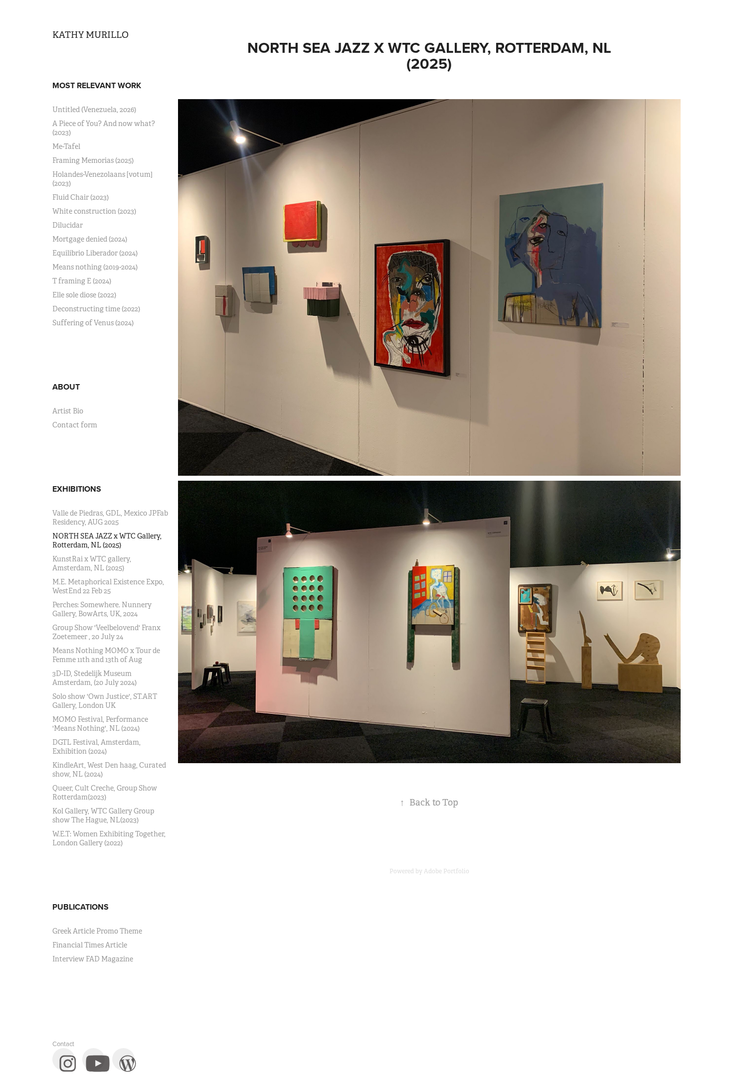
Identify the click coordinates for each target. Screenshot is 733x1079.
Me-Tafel (66, 146)
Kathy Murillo (90, 34)
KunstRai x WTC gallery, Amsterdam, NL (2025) (91, 563)
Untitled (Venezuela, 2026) (94, 109)
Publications (80, 907)
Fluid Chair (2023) (80, 197)
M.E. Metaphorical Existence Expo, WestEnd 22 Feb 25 (108, 586)
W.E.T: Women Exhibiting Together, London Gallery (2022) (109, 838)
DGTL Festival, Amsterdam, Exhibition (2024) (96, 747)
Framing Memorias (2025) (93, 160)
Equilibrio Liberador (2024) (95, 253)
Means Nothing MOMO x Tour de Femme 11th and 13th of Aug (106, 655)
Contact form (74, 424)
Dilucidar (67, 225)
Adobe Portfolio (446, 871)
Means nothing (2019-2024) (95, 267)
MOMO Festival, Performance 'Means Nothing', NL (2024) (100, 724)
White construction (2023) (94, 211)
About (66, 387)
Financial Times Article (89, 945)
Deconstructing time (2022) (96, 308)
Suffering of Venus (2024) (93, 322)
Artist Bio (67, 410)
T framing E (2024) (81, 280)
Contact (63, 1043)
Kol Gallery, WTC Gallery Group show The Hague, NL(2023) (103, 815)
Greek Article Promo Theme (97, 931)
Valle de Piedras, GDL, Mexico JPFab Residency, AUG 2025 (110, 518)
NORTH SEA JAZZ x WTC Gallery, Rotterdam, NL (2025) (107, 540)
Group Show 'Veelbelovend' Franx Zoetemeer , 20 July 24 (106, 632)
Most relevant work (96, 85)
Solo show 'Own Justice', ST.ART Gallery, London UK (104, 701)
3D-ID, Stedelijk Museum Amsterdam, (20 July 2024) (94, 678)
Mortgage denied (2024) (89, 239)
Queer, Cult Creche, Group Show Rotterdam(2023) (104, 793)
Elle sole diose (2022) (84, 294)
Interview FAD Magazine (92, 958)
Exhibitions (76, 489)
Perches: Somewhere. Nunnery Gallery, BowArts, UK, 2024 (102, 609)
